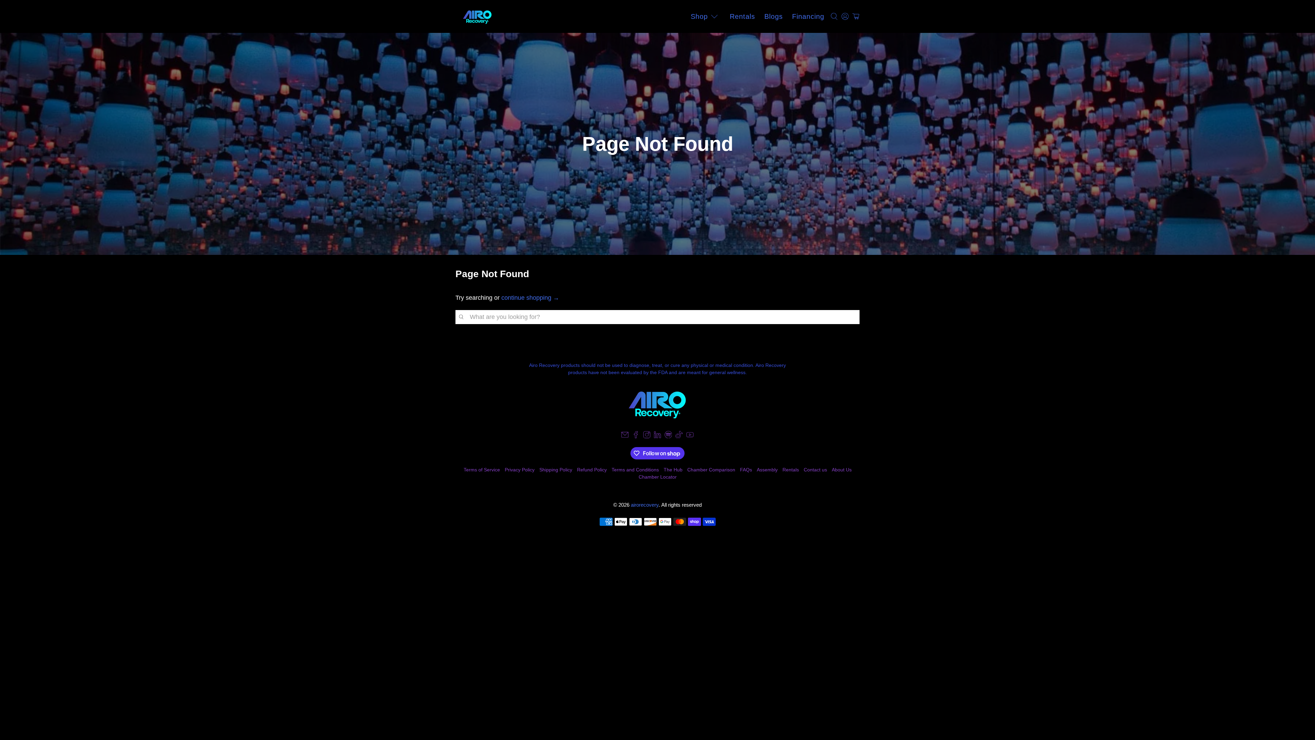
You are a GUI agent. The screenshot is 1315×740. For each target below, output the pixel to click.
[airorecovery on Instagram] (647, 436)
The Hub (673, 469)
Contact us (815, 469)
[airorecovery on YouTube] (690, 436)
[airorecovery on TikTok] (679, 436)
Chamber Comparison (711, 469)
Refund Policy (592, 469)
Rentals (742, 16)
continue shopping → (530, 297)
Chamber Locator (658, 477)
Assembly (767, 469)
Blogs (773, 16)
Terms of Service (482, 469)
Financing (808, 16)
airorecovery (645, 505)
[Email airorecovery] (625, 436)
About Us (842, 469)
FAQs (746, 469)
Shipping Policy (555, 469)
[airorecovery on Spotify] (668, 436)
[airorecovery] (477, 16)
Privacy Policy (520, 469)
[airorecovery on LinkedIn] (657, 436)
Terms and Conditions (635, 469)
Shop (699, 16)
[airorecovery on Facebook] (636, 436)
